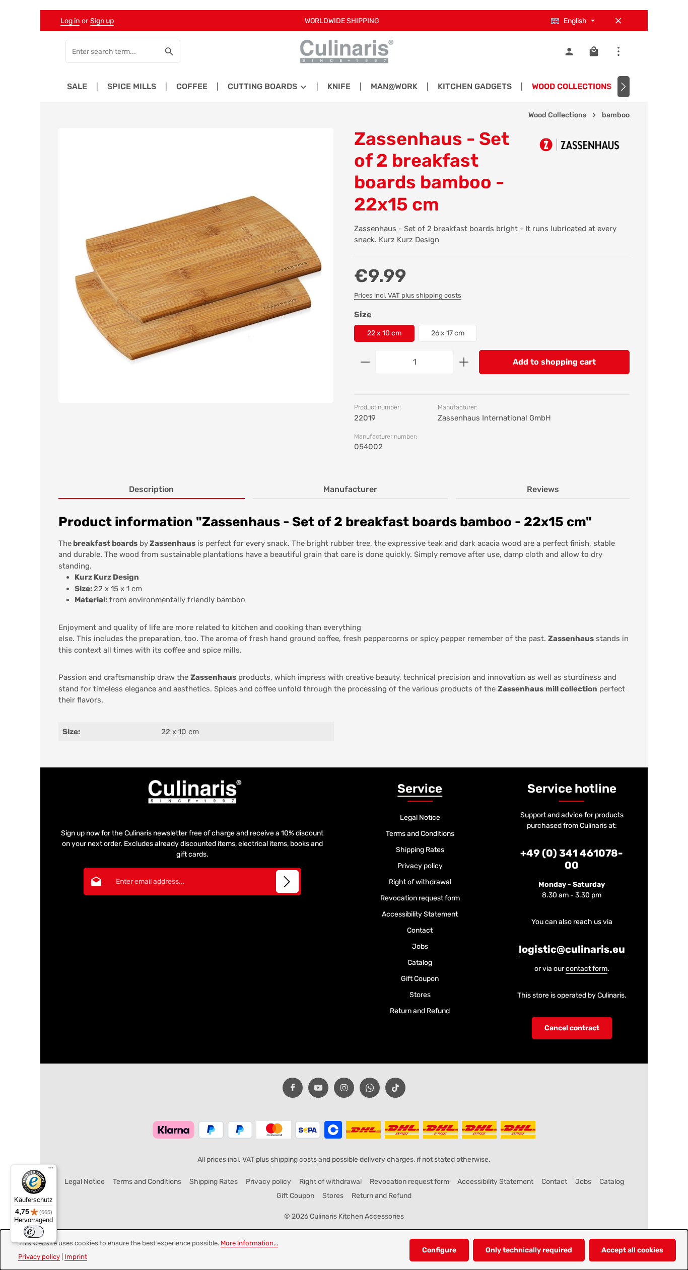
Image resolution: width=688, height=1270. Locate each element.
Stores (420, 995)
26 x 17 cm (447, 333)
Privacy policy (420, 866)
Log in (70, 21)
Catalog (419, 962)
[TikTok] (395, 1088)
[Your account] (569, 51)
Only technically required (529, 1250)
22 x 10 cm (384, 333)
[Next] (623, 86)
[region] (196, 274)
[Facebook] (293, 1088)
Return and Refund (420, 1011)
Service (419, 789)
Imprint (75, 1256)
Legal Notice (420, 817)
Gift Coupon (420, 978)
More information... (249, 1243)
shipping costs (293, 1159)
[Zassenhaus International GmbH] (579, 144)
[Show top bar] (618, 51)
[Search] (169, 51)
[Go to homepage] (344, 51)
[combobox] (112, 51)
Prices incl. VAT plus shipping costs (407, 295)
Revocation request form (420, 898)
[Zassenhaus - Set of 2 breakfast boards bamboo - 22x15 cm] (195, 265)
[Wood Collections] (577, 87)
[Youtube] (318, 1088)
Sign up (102, 21)
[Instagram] (344, 1088)
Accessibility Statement (420, 914)
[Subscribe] (287, 881)
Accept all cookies (632, 1250)
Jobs (420, 946)
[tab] (151, 490)
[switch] (34, 1232)
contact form (586, 968)
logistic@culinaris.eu (572, 949)
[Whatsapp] (370, 1088)
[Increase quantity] (464, 362)
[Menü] (51, 1170)
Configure (439, 1250)
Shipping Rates (420, 849)
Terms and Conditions (420, 833)
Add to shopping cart (554, 362)
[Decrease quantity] (365, 362)
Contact (420, 930)
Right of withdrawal (420, 882)
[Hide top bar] (618, 21)
